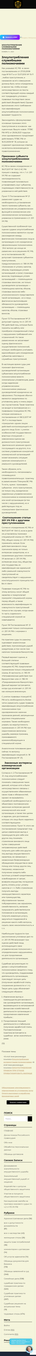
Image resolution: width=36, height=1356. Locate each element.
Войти (7, 1325)
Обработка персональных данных (16, 1148)
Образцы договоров (13, 1154)
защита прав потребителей (17, 1242)
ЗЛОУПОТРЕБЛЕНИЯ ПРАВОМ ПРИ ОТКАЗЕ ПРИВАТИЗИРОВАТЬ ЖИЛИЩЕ (17, 1070)
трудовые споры (12, 1314)
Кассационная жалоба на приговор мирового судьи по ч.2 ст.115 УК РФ (18, 1204)
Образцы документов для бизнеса (16, 1262)
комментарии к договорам (17, 1249)
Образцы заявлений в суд (16, 1271)
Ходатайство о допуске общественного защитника (17, 1187)
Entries (9, 1330)
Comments (11, 1334)
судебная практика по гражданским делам (14, 1284)
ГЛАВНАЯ (8, 1131)
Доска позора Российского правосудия (17, 1136)
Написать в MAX (11, 37)
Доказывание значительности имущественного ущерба (16, 1169)
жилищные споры (12, 1238)
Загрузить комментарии (18, 1102)
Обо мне (8, 1142)
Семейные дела (11, 1279)
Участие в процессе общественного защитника (17, 1195)
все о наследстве (12, 1233)
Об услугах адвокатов (14, 1257)
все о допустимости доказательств (13, 1224)
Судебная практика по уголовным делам (15, 1294)
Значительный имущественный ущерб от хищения (16, 1179)
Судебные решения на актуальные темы (15, 1305)
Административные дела (16, 1218)
